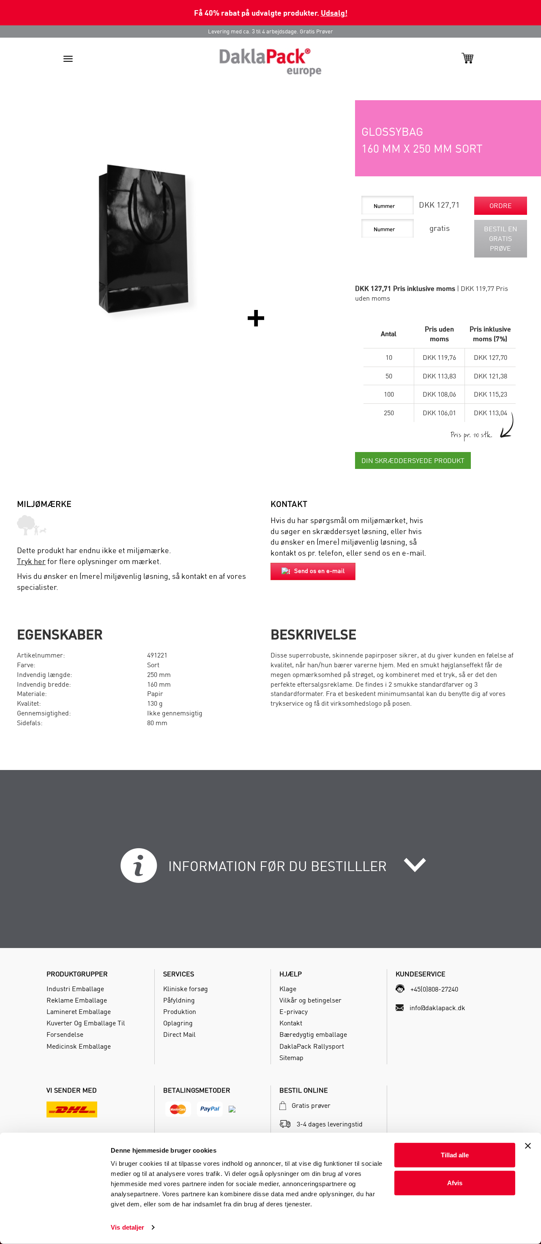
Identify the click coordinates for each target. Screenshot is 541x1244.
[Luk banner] (528, 1146)
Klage (287, 988)
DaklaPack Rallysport (311, 1046)
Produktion (179, 1011)
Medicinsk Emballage (78, 1046)
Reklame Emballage (76, 1000)
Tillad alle (455, 1155)
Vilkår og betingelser (310, 1000)
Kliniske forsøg (185, 988)
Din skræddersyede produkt (412, 460)
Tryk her (31, 561)
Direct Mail (179, 1034)
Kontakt (290, 1023)
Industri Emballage (75, 988)
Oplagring (178, 1023)
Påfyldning (179, 1000)
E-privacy (293, 1011)
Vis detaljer (127, 1227)
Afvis (454, 1182)
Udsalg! (334, 12)
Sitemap (291, 1057)
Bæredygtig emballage (313, 1034)
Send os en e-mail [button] (319, 571)
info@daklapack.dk (437, 1007)
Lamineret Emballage (78, 1011)
